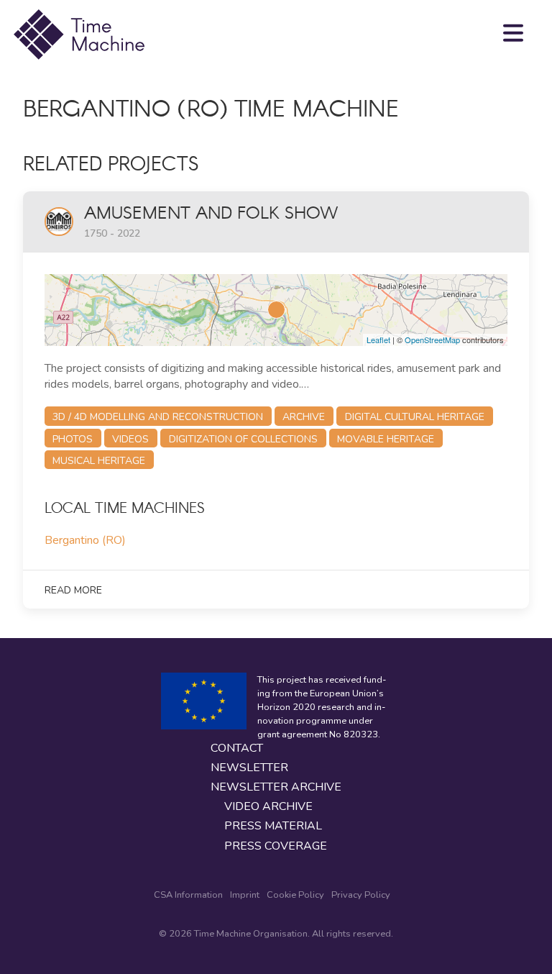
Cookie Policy (295, 895)
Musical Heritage (98, 461)
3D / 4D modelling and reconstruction (157, 417)
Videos (130, 439)
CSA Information (188, 895)
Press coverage (275, 846)
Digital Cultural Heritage (414, 417)
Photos (72, 439)
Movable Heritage (385, 439)
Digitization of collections (243, 439)
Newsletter (249, 768)
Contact (237, 748)
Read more (73, 590)
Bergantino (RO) (85, 540)
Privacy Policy (360, 895)
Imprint (244, 895)
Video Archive (268, 807)
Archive (303, 417)
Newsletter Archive (276, 787)
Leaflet (378, 339)
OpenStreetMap (432, 339)
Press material (273, 826)
